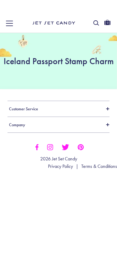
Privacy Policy (60, 166)
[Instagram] (50, 147)
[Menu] (9, 23)
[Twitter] (65, 147)
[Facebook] (37, 147)
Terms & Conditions (99, 166)
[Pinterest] (81, 147)
